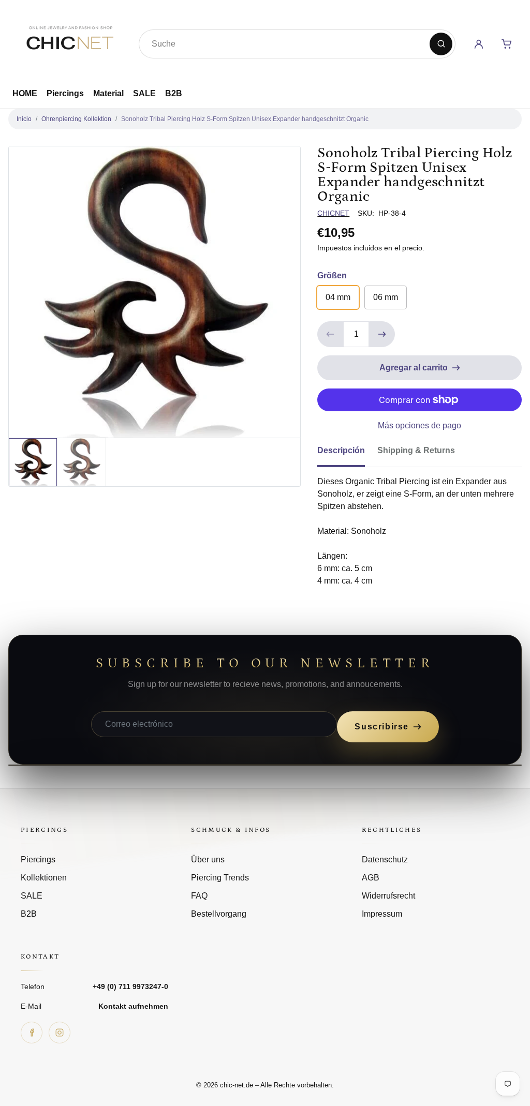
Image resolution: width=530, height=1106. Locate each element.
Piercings (65, 93)
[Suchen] (441, 44)
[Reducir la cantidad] (330, 334)
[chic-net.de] (69, 42)
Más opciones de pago (419, 425)
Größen (332, 275)
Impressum (382, 913)
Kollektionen (44, 877)
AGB (370, 877)
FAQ (199, 895)
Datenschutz (385, 859)
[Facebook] (31, 1032)
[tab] (347, 453)
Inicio (24, 119)
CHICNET (333, 213)
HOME (24, 93)
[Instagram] (59, 1032)
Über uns (208, 859)
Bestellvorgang (218, 913)
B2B (173, 93)
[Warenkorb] (507, 44)
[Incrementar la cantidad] (382, 334)
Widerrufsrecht (388, 895)
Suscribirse (382, 726)
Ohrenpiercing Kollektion (76, 119)
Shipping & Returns (416, 450)
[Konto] (479, 44)
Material (108, 93)
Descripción (341, 450)
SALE (144, 93)
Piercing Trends (220, 877)
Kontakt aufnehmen (133, 1006)
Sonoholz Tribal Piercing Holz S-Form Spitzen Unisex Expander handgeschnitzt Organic (245, 119)
